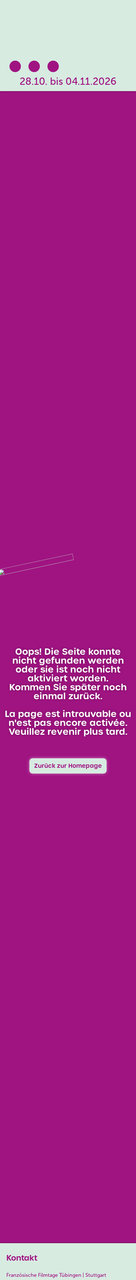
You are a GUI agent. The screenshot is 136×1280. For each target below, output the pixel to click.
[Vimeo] (53, 66)
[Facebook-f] (15, 66)
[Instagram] (34, 66)
